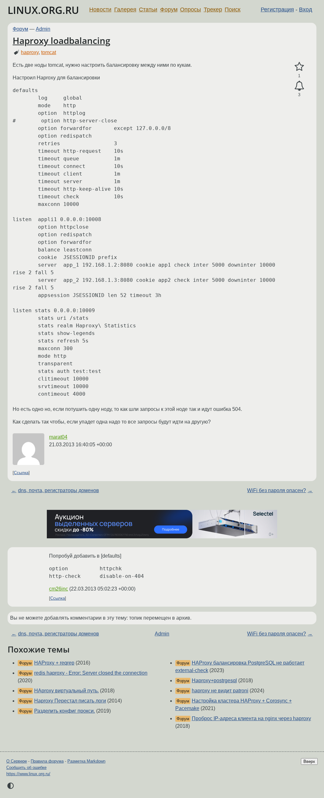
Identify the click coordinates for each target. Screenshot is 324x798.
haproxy (30, 52)
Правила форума (47, 761)
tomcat (48, 52)
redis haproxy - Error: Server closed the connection (90, 673)
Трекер (213, 9)
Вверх (309, 761)
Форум (169, 9)
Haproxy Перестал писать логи (70, 700)
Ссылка (21, 472)
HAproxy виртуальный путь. (66, 690)
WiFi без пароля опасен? (276, 490)
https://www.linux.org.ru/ (28, 773)
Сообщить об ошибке (26, 767)
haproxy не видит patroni (220, 690)
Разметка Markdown (86, 761)
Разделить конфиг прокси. (64, 711)
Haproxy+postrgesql (214, 680)
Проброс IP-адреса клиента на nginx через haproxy (251, 718)
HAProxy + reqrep (54, 662)
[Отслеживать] (299, 86)
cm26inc (58, 588)
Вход (305, 9)
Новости (100, 9)
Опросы (190, 9)
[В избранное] (299, 66)
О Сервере (16, 761)
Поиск (232, 9)
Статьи (148, 9)
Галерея (125, 9)
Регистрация (277, 9)
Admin (43, 29)
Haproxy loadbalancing (61, 40)
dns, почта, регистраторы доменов (58, 490)
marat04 (58, 437)
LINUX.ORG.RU (43, 10)
